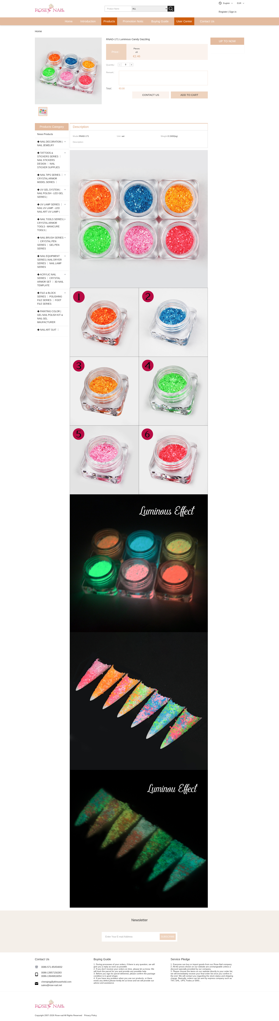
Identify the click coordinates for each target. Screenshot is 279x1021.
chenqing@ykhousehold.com (56, 982)
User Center (184, 21)
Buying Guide (160, 21)
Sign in (232, 12)
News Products (45, 134)
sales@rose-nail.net (51, 985)
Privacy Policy (90, 1015)
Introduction (88, 21)
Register (223, 12)
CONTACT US (150, 95)
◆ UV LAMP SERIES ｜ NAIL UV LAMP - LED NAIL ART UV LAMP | (50, 208)
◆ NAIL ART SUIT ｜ (48, 330)
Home (69, 21)
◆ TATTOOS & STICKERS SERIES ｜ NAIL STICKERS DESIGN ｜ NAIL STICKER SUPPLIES (49, 160)
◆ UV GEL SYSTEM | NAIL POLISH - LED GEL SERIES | (50, 193)
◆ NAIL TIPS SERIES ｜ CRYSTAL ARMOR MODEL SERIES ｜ (50, 178)
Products (109, 21)
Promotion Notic (133, 21)
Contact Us (207, 21)
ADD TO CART (189, 95)
